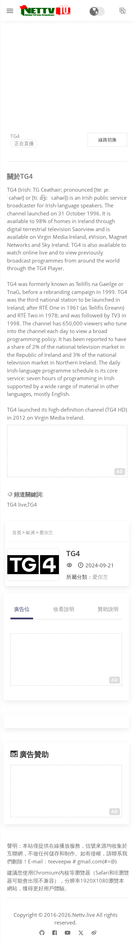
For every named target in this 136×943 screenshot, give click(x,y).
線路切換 (107, 140)
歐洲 (30, 532)
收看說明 (63, 608)
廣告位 (22, 608)
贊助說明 (108, 608)
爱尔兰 (46, 532)
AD (119, 471)
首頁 (16, 532)
